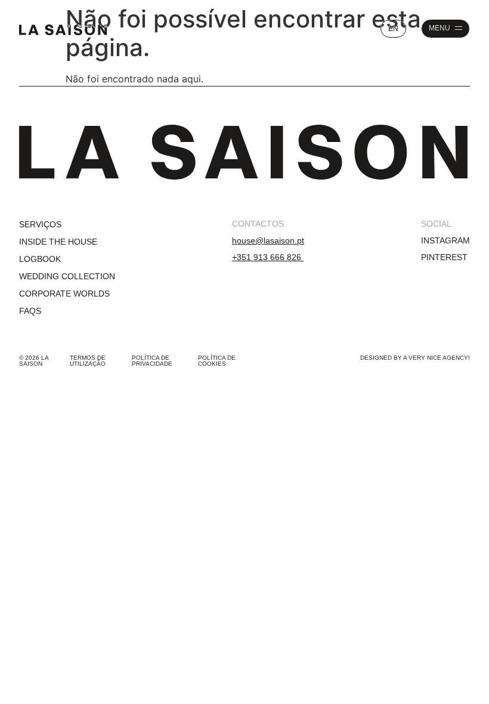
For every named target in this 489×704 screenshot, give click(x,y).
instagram (445, 240)
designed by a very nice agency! (415, 357)
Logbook (40, 259)
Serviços (40, 224)
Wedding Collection (67, 276)
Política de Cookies (217, 360)
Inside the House (58, 241)
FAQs (30, 311)
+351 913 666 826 (268, 257)
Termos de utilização (88, 360)
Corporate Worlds (64, 293)
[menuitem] (393, 29)
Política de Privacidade (152, 360)
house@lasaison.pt (268, 240)
